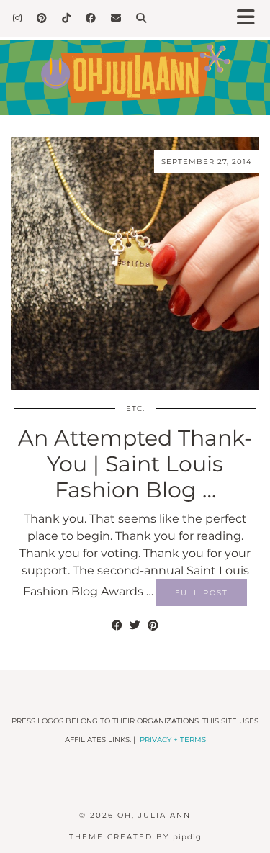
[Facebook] (91, 18)
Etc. (135, 408)
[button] (250, 18)
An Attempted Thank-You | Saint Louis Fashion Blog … (135, 464)
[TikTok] (66, 18)
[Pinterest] (42, 18)
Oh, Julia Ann (154, 815)
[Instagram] (17, 18)
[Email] (116, 18)
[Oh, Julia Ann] (135, 66)
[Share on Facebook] (117, 625)
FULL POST (201, 592)
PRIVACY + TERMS (173, 739)
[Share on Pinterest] (153, 625)
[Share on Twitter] (135, 625)
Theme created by (135, 836)
